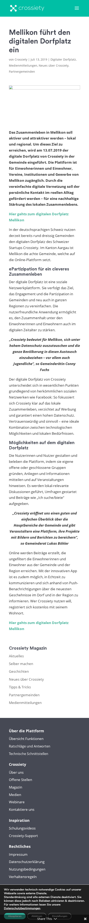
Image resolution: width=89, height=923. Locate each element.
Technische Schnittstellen (28, 753)
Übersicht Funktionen (26, 738)
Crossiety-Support (23, 835)
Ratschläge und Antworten (29, 746)
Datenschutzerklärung (26, 861)
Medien (15, 794)
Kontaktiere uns (21, 809)
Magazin (15, 787)
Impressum (18, 854)
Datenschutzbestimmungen (22, 908)
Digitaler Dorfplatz (63, 59)
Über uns (16, 772)
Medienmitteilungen (23, 65)
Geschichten (19, 671)
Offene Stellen (20, 779)
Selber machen (21, 663)
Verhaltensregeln (23, 876)
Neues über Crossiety (54, 65)
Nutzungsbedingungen (27, 869)
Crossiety (21, 59)
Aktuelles (16, 656)
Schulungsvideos (22, 828)
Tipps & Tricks (20, 687)
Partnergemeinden (22, 71)
